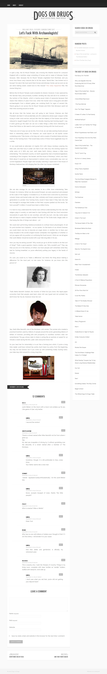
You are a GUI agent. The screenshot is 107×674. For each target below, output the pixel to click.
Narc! (76, 378)
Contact (21, 5)
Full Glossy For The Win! (82, 75)
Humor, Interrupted (80, 187)
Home (8, 5)
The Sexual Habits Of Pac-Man (84, 223)
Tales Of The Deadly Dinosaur (83, 301)
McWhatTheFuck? (80, 119)
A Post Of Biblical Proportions (83, 280)
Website (12, 627)
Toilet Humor (78, 316)
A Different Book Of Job (82, 311)
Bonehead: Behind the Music (83, 228)
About (14, 5)
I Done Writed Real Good (82, 99)
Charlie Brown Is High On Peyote (84, 332)
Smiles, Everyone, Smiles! (82, 337)
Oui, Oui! (77, 368)
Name (14, 613)
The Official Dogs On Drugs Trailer (84, 394)
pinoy (24, 504)
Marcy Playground (80, 321)
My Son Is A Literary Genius (83, 158)
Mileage (77, 238)
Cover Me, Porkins (80, 295)
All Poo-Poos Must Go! (81, 290)
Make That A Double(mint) (82, 264)
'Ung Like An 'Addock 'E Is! (82, 213)
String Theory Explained (82, 169)
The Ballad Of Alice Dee (82, 306)
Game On (77, 259)
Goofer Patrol (79, 174)
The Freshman (79, 197)
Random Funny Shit (48, 29)
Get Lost (77, 254)
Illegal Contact (79, 389)
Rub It (76, 326)
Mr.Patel (77, 192)
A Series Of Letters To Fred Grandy (85, 114)
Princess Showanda (80, 285)
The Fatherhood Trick (81, 207)
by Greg (22, 387)
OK (76, 342)
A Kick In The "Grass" (81, 244)
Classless (77, 202)
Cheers (77, 269)
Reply (63, 402)
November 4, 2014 (14, 387)
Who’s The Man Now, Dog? (83, 60)
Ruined (77, 373)
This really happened (53, 85)
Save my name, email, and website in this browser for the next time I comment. (38, 636)
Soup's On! (78, 163)
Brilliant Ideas (27, 29)
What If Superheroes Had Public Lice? (86, 132)
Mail (13, 620)
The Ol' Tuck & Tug (80, 153)
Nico (24, 403)
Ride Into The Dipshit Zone (82, 249)
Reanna (25, 561)
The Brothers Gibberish (81, 275)
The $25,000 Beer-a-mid (82, 233)
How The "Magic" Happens (82, 109)
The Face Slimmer (81, 104)
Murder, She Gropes (80, 347)
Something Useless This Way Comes (85, 383)
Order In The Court (80, 218)
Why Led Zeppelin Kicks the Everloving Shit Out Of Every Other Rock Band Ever (85, 83)
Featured (37, 29)
